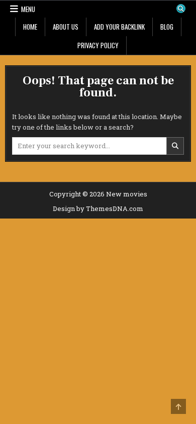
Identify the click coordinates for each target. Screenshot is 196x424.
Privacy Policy (98, 45)
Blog (166, 27)
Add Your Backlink (119, 27)
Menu (28, 9)
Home (30, 27)
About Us (65, 27)
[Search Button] (180, 8)
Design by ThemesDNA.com (98, 208)
